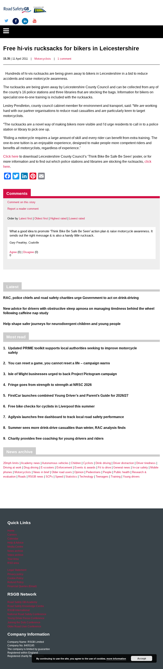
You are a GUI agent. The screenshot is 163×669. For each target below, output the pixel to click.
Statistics (71, 476)
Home (10, 530)
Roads (22, 476)
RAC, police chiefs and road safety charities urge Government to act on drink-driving (71, 298)
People (107, 472)
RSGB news (35, 476)
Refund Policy (15, 582)
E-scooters (47, 467)
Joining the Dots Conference (23, 622)
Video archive (15, 554)
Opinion (79, 472)
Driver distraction (123, 463)
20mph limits (11, 463)
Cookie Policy (15, 578)
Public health (122, 472)
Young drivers (131, 476)
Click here (10, 156)
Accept (141, 658)
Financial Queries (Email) (22, 586)
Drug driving (31, 467)
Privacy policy (15, 574)
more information (116, 658)
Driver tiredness (146, 463)
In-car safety (140, 467)
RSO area (13, 563)
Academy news (30, 463)
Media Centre (15, 546)
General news (121, 467)
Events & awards (85, 467)
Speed (59, 476)
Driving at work (12, 467)
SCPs (49, 476)
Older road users (62, 472)
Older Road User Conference (24, 626)
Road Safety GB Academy (22, 602)
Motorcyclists (42, 58)
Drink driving (103, 463)
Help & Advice (15, 542)
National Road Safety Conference (26, 614)
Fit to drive (104, 467)
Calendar (12, 538)
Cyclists (88, 463)
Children (76, 463)
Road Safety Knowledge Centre (25, 606)
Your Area (13, 559)
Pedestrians (93, 472)
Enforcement (64, 467)
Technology (86, 476)
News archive (15, 550)
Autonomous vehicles (55, 463)
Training (116, 476)
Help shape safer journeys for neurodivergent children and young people (62, 324)
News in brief (41, 472)
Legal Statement (16, 570)
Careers (12, 534)
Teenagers (102, 476)
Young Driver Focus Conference (25, 618)
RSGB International (18, 610)
